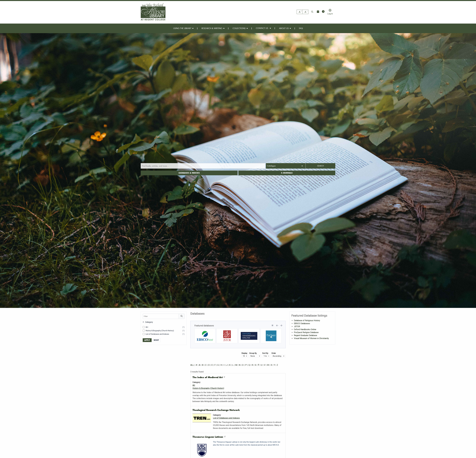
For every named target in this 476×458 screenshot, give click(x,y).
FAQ (301, 28)
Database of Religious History (307, 320)
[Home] (153, 12)
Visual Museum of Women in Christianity (311, 338)
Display (244, 353)
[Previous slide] (277, 325)
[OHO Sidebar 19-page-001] (227, 335)
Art (165, 327)
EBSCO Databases (302, 323)
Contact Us (262, 28)
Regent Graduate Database (305, 335)
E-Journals (287, 173)
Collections (239, 28)
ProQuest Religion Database (306, 332)
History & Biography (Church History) (165, 331)
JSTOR (297, 326)
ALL (192, 365)
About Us (284, 28)
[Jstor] (205, 335)
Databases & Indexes (189, 173)
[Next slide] (281, 325)
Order (273, 353)
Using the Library (182, 28)
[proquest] (249, 335)
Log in (330, 14)
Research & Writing (212, 28)
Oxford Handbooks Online (305, 329)
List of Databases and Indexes (165, 334)
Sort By (265, 353)
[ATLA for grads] (271, 335)
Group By (253, 353)
